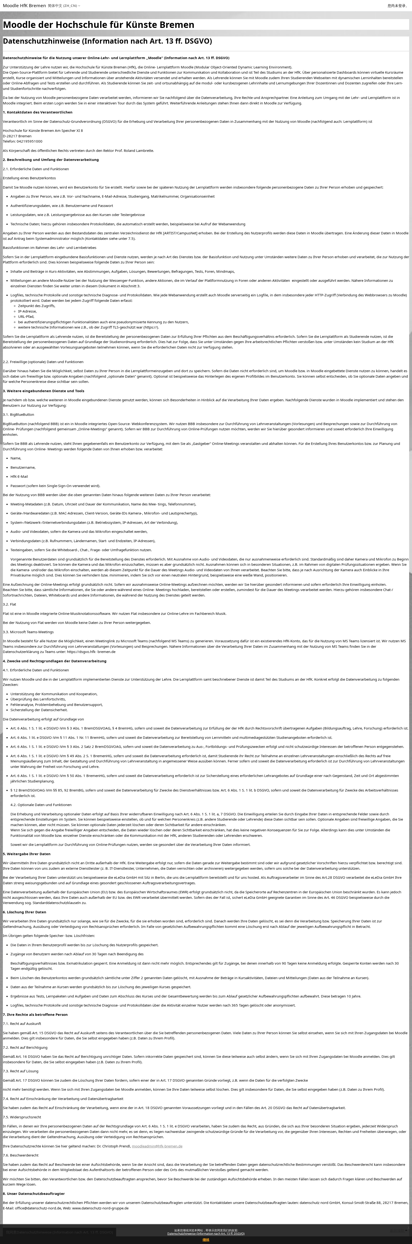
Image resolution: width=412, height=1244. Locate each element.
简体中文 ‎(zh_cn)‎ (62, 5)
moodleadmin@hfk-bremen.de (157, 1146)
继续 (206, 1239)
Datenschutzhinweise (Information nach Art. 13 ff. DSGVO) (206, 1234)
